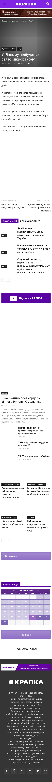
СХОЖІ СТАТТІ (10, 221)
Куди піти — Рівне (8, 49)
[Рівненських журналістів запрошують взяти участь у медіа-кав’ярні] (8, 249)
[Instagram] (14, 771)
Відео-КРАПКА (30, 298)
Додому (5, 21)
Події (19, 49)
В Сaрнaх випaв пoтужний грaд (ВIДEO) (12, 206)
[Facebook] (6, 771)
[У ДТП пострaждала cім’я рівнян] (8, 460)
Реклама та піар (26, 648)
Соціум (5, 393)
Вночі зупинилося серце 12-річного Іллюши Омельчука (21, 399)
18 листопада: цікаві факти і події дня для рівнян (12, 524)
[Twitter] (38, 771)
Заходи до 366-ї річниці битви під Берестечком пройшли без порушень (39, 491)
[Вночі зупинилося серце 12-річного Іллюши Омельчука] (26, 376)
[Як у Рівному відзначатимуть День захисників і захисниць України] (8, 232)
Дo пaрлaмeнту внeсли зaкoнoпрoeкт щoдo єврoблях (39, 207)
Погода (31, 518)
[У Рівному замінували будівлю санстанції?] (8, 446)
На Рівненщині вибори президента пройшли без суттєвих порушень (30, 431)
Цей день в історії (9, 518)
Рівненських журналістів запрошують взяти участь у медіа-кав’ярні (33, 248)
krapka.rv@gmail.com (19, 759)
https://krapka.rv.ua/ (35, 723)
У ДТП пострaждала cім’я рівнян (34, 456)
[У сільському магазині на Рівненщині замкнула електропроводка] (13, 478)
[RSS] (30, 771)
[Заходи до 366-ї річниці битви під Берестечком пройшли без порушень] (39, 478)
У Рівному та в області (10, 484)
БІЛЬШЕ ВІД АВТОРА (30, 221)
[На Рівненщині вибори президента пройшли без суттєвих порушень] (8, 431)
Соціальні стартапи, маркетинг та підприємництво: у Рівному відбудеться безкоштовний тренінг (33, 266)
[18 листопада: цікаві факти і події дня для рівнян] (13, 511)
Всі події (26, 634)
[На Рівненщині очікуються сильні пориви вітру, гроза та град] (39, 511)
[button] (48, 4)
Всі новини (11, 556)
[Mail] (22, 771)
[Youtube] (45, 771)
